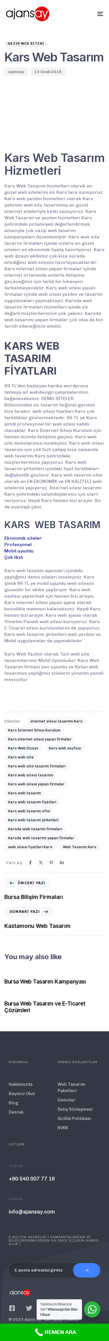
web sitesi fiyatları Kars (30, 847)
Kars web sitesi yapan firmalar (36, 784)
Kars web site (21, 757)
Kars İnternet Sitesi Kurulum (34, 730)
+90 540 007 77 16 (32, 1179)
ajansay (16, 71)
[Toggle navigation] (87, 14)
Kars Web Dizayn (23, 748)
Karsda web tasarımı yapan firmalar (41, 838)
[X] (41, 862)
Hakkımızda (21, 1084)
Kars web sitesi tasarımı (30, 775)
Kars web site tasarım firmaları (37, 766)
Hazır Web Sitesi (26, 43)
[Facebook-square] (12, 1308)
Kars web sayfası (65, 748)
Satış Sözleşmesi (75, 1109)
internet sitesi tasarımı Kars (57, 721)
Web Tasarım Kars (80, 847)
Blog (13, 1102)
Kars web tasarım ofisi (29, 811)
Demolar (67, 1100)
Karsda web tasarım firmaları (35, 829)
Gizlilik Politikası (74, 1118)
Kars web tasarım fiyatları (32, 802)
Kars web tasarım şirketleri (33, 820)
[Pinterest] (51, 862)
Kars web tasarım (24, 793)
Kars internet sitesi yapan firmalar (40, 739)
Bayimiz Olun (22, 1093)
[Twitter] (29, 1308)
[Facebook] (30, 862)
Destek (16, 1112)
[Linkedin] (62, 862)
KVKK (63, 1127)
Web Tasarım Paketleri (71, 1087)
